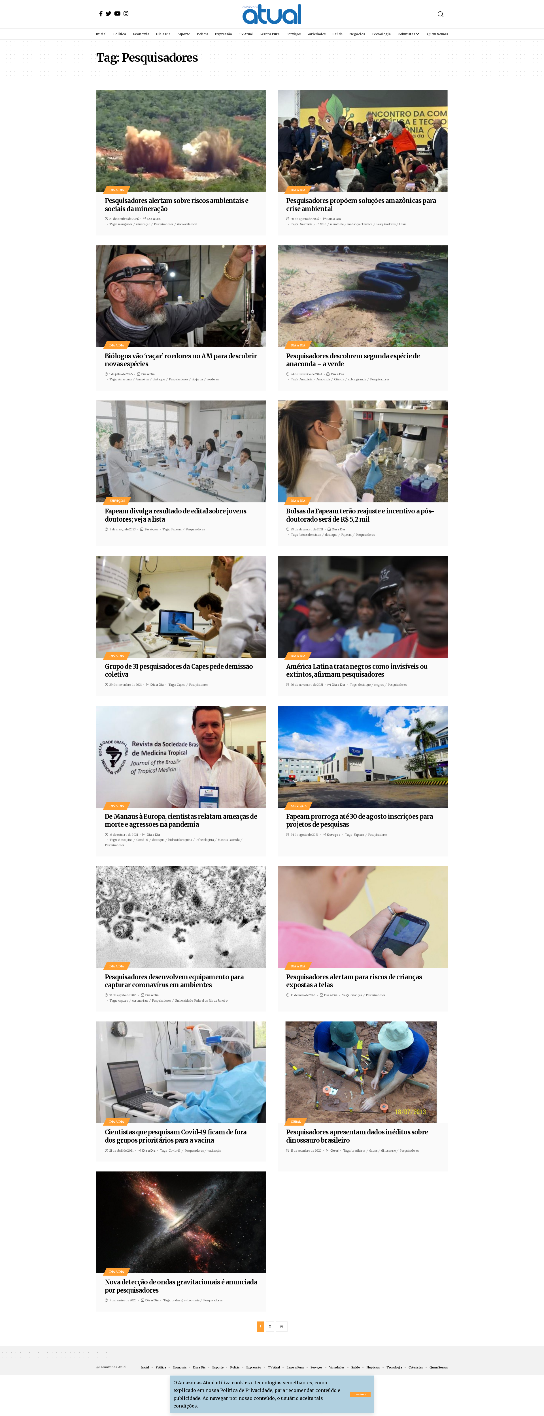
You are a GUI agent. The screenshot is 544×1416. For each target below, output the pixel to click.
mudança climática (359, 224)
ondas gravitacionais (185, 1300)
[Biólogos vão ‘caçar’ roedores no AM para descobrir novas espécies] (181, 296)
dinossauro (388, 1150)
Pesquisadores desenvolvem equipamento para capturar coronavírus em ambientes (174, 981)
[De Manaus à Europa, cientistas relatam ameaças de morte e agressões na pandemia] (181, 757)
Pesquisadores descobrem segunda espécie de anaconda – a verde (353, 360)
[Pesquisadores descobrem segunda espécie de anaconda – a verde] (363, 296)
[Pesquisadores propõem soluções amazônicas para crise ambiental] (363, 141)
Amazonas (125, 379)
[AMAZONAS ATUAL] (272, 14)
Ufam (402, 224)
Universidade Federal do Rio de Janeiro (201, 1000)
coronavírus (140, 1000)
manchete (336, 224)
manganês (125, 224)
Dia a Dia (116, 190)
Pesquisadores (163, 224)
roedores (213, 379)
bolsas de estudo (310, 535)
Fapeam (176, 529)
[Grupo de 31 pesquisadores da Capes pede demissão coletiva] (181, 607)
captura (123, 1000)
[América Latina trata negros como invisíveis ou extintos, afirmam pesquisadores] (363, 607)
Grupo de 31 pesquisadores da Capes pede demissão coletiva (179, 671)
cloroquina (125, 840)
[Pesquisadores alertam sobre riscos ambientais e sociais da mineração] (181, 141)
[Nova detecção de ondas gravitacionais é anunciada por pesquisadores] (181, 1222)
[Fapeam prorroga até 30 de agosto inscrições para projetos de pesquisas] (363, 757)
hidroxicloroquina (180, 840)
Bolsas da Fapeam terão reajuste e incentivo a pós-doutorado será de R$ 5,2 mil (360, 515)
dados (373, 1150)
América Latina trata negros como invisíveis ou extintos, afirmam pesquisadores (356, 671)
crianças (356, 995)
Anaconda (323, 379)
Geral (296, 1121)
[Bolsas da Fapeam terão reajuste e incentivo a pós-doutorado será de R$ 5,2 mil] (363, 451)
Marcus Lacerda (228, 840)
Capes (181, 685)
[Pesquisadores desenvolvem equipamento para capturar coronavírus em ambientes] (181, 917)
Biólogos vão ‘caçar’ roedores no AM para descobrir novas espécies (181, 360)
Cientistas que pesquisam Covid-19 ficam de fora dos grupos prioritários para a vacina (175, 1136)
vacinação (214, 1150)
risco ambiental (187, 224)
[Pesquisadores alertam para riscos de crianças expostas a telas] (363, 917)
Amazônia (306, 224)
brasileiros (358, 1150)
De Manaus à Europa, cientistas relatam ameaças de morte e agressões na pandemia (181, 821)
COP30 (321, 224)
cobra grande (357, 379)
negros (379, 685)
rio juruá (197, 379)
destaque (159, 379)
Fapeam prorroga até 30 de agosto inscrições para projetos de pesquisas (359, 821)
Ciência (339, 379)
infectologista (205, 840)
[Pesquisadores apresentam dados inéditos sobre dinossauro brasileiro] (363, 1072)
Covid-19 (142, 840)
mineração (143, 224)
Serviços (117, 500)
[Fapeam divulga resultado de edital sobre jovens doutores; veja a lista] (181, 451)
